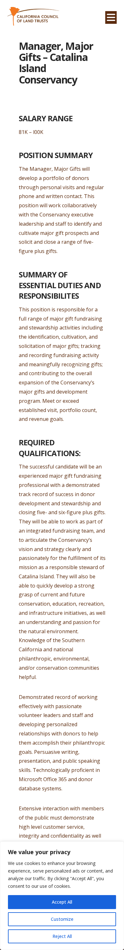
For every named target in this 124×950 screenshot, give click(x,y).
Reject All (62, 936)
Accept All (62, 902)
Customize (62, 919)
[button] (111, 17)
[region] (62, 895)
